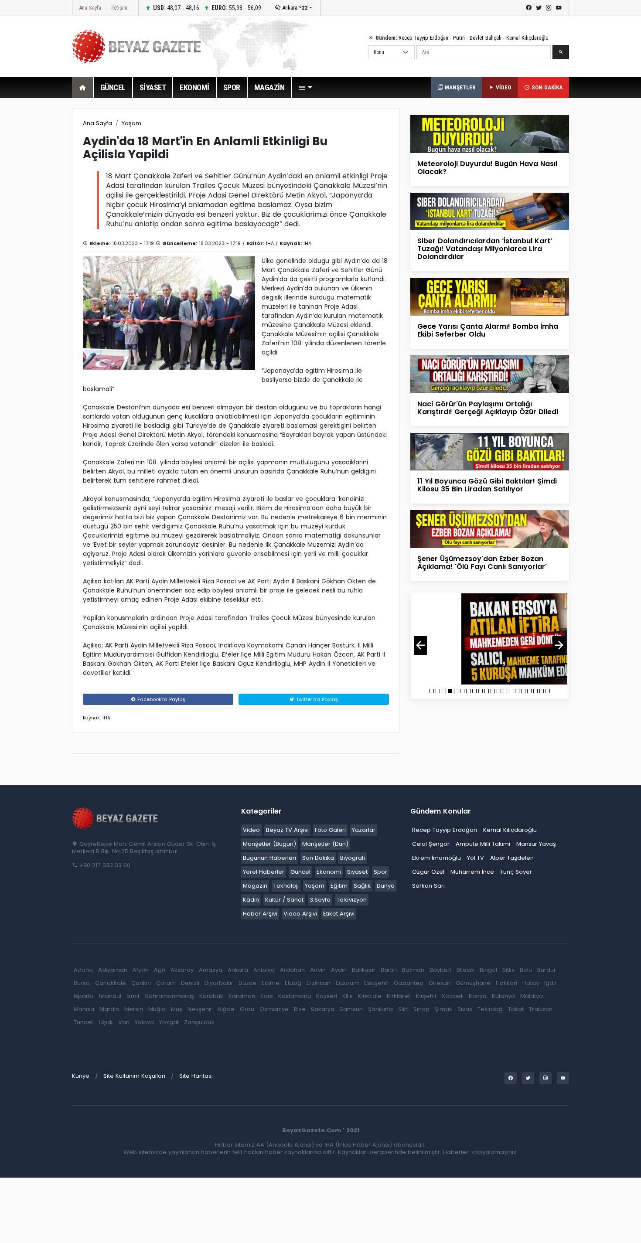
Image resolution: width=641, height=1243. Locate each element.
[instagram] (549, 8)
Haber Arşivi (260, 913)
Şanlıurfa (380, 1009)
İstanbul (110, 996)
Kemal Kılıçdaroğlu (527, 37)
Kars (266, 996)
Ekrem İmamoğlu (436, 858)
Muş (176, 1009)
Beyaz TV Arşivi (287, 830)
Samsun (351, 1009)
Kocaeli (453, 996)
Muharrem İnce (472, 872)
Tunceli (84, 1022)
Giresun (439, 983)
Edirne (271, 983)
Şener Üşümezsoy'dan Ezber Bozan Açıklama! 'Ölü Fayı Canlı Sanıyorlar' (482, 563)
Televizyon (352, 900)
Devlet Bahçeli (485, 37)
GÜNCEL (113, 87)
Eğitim (339, 886)
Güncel (300, 872)
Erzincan (319, 983)
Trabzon (540, 1009)
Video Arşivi (300, 913)
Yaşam (131, 123)
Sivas (464, 1009)
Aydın (339, 970)
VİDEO (502, 87)
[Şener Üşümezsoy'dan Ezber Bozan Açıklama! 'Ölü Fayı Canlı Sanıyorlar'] (489, 528)
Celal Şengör (431, 844)
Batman (413, 970)
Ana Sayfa (90, 7)
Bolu (526, 970)
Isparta (84, 996)
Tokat (516, 1009)
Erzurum (347, 983)
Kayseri (326, 996)
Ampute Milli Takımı (483, 844)
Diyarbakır (219, 983)
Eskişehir (376, 983)
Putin (459, 37)
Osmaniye (274, 1009)
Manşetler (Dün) (325, 844)
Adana (83, 970)
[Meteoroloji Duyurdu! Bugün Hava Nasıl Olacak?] (489, 133)
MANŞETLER (459, 87)
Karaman (241, 996)
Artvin (318, 970)
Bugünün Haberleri (269, 858)
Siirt (403, 1009)
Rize (300, 1009)
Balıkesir (363, 970)
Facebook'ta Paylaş (160, 699)
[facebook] (528, 8)
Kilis (347, 996)
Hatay (530, 983)
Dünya (386, 886)
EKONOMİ (194, 87)
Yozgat (169, 1022)
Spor (380, 872)
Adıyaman (112, 970)
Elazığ (293, 983)
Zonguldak (199, 1022)
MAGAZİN (269, 87)
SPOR (231, 87)
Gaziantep (408, 983)
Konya (478, 996)
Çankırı (141, 983)
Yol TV (475, 858)
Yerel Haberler (263, 872)
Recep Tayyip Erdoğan (423, 37)
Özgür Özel (428, 872)
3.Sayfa (320, 900)
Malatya (531, 996)
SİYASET (153, 87)
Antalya (264, 970)
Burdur (546, 970)
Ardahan (292, 970)
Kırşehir (426, 996)
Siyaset (357, 872)
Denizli (190, 983)
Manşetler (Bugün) (269, 844)
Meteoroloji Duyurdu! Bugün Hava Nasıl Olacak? (487, 168)
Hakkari (506, 983)
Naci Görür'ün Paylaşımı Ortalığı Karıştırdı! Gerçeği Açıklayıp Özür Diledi (487, 408)
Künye (80, 1076)
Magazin (255, 886)
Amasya (210, 970)
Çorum (166, 983)
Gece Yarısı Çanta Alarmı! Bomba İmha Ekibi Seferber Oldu (487, 330)
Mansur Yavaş (536, 844)
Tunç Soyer (516, 872)
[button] (305, 87)
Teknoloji (286, 886)
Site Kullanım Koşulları (134, 1076)
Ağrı (159, 970)
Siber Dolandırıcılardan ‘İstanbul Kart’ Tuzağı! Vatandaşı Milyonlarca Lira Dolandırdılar (484, 249)
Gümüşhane (473, 983)
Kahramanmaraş (169, 996)
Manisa (84, 1009)
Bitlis (508, 970)
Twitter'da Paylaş (316, 699)
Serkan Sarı (428, 886)
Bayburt (440, 970)
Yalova (144, 1022)
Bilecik (465, 970)
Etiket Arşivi (339, 913)
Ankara (294, 7)
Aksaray (182, 970)
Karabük (211, 996)
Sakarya (322, 1009)
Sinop (421, 1009)
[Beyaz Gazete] (115, 818)
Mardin (109, 1009)
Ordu (247, 1009)
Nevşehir (200, 1009)
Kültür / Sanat (284, 900)
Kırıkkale (370, 996)
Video (251, 830)
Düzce (247, 983)
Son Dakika (318, 858)
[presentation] (420, 645)
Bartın (389, 970)
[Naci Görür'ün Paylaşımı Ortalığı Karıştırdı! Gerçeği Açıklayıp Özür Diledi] (489, 374)
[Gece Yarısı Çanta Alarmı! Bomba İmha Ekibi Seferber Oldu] (489, 296)
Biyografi (352, 858)
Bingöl (488, 970)
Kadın (251, 900)
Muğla (157, 1009)
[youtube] (559, 8)
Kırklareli (399, 996)
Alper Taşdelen (512, 858)
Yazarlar (363, 830)
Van (124, 1022)
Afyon (141, 970)
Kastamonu (294, 996)
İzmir (133, 996)
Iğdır (550, 983)
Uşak (106, 1022)
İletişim (119, 7)
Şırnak (443, 1009)
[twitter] (538, 8)
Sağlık (362, 886)
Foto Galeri (330, 830)
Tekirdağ (490, 1009)
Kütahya (503, 996)
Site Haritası (196, 1076)
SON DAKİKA (546, 87)
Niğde (226, 1009)
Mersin (133, 1009)
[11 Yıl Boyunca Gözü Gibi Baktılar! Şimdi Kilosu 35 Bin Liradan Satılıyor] (489, 451)
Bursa (82, 983)
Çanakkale (110, 983)
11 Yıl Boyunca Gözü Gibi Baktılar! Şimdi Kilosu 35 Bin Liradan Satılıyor (487, 485)
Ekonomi (329, 872)
